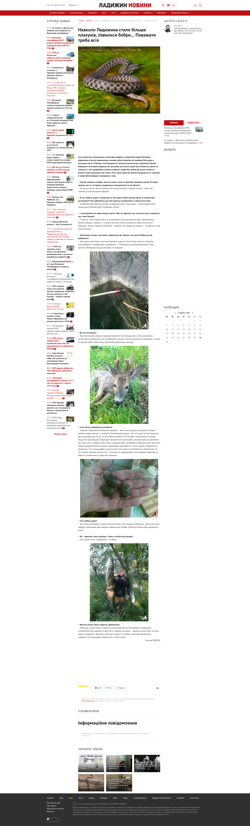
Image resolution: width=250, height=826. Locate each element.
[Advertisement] (60, 480)
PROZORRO (161, 13)
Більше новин (60, 434)
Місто (80, 798)
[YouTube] (168, 5)
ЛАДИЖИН (92, 13)
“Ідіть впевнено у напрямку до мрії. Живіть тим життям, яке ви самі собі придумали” (188, 30)
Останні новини (57, 13)
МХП (113, 13)
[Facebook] (163, 5)
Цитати (169, 21)
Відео (125, 798)
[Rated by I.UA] (52, 821)
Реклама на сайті (54, 803)
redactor (106, 50)
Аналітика (194, 798)
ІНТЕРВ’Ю (91, 50)
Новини (50, 798)
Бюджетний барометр (161, 798)
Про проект (51, 806)
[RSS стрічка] (173, 5)
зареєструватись (88, 701)
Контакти (50, 812)
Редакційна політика (55, 809)
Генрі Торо (178, 26)
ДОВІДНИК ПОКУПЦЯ (129, 13)
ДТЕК (104, 13)
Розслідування (140, 798)
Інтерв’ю (147, 13)
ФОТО (83, 50)
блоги (182, 21)
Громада (103, 798)
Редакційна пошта (179, 13)
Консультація (76, 13)
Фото (115, 798)
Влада (91, 798)
